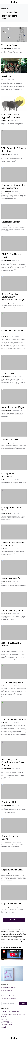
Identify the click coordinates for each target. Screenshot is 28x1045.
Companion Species (10, 221)
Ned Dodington (7, 48)
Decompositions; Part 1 (12, 682)
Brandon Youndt (7, 479)
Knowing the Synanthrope (13, 719)
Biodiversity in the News (6, 990)
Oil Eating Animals (5, 1026)
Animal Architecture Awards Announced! (10, 1011)
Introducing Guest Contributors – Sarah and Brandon (12, 762)
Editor (4, 79)
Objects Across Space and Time (8, 987)
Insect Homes (7, 76)
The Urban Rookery (10, 45)
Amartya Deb (6, 120)
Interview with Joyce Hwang (7, 1022)
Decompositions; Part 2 (12, 610)
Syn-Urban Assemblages (12, 407)
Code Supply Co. (19, 1040)
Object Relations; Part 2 (12, 903)
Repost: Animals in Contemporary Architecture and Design (12, 297)
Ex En (14, 2)
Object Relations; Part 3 (12, 869)
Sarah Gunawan (7, 410)
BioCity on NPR (9, 802)
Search (23, 1003)
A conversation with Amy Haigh (8, 998)
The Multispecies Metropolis (7, 995)
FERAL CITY (4, 1019)
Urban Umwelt (8, 373)
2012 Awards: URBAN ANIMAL (8, 1018)
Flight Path (3, 1027)
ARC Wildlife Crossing (6, 1024)
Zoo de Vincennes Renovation (8, 1013)
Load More (13, 920)
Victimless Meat (5, 1021)
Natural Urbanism (9, 439)
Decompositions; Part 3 (12, 578)
